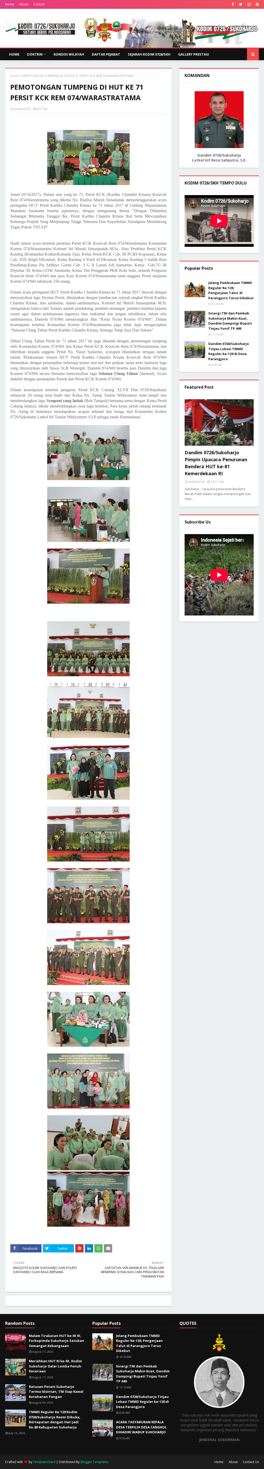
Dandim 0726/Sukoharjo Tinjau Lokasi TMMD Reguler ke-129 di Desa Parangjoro (228, 351)
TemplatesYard (44, 1462)
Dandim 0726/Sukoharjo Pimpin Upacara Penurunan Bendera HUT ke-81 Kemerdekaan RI (216, 462)
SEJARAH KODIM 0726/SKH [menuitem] (149, 54)
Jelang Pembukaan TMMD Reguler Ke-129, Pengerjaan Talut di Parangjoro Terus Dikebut (231, 290)
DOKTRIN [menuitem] (35, 54)
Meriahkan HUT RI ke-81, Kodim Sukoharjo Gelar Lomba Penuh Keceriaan (55, 1366)
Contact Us (251, 1462)
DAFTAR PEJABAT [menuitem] (106, 54)
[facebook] (232, 4)
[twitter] (241, 4)
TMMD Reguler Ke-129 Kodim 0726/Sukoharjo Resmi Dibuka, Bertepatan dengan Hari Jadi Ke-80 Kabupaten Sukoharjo (54, 1419)
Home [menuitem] (14, 54)
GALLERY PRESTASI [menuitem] (193, 54)
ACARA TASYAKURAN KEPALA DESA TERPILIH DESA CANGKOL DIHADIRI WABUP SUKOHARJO (141, 1427)
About (23, 4)
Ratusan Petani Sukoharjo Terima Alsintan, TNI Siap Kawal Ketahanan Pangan (56, 1391)
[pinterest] (256, 4)
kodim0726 (22, 109)
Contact (39, 4)
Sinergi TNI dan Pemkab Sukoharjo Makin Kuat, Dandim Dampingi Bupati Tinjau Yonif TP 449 (230, 321)
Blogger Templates (94, 1462)
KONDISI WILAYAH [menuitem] (69, 54)
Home (9, 4)
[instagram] (249, 4)
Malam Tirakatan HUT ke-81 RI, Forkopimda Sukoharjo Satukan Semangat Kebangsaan (56, 1340)
